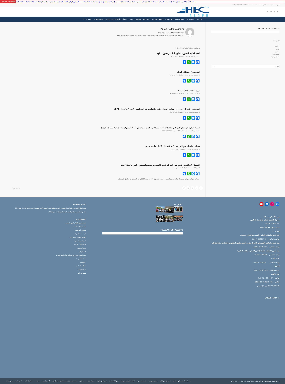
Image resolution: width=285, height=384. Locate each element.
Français (271, 5)
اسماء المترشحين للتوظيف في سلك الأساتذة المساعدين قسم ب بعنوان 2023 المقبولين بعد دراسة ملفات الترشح (150, 127)
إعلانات (188, 56)
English (264, 5)
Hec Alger (275, 381)
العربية (277, 5)
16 (188, 188)
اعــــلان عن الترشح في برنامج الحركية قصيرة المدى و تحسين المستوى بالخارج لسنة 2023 (160, 164)
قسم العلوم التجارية (80, 241)
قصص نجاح (275, 54)
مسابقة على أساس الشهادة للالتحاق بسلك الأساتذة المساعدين (172, 146)
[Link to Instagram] (267, 11)
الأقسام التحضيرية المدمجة (78, 237)
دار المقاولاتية (82, 269)
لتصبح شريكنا (82, 273)
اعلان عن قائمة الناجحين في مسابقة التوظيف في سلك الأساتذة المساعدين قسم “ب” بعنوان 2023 (157, 109)
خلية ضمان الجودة (80, 234)
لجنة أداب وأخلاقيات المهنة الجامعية (75, 223)
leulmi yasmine (175, 56)
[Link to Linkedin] (271, 11)
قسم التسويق (81, 248)
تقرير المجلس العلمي (79, 226)
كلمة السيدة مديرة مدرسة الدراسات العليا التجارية (71, 255)
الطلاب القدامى (81, 266)
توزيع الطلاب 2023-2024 (189, 90)
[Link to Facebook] (277, 11)
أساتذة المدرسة (81, 259)
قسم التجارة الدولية (80, 244)
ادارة (277, 49)
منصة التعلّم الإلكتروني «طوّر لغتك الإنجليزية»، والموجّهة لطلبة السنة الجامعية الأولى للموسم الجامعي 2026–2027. (141, 1)
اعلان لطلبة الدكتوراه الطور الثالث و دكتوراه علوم (178, 53)
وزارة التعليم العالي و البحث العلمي (264, 219)
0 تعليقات (186, 130)
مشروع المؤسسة (80, 230)
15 (192, 188)
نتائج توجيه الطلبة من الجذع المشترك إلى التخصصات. (83, 1)
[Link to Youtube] (274, 11)
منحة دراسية (275, 57)
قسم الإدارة (82, 252)
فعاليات (277, 51)
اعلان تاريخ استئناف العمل (188, 71)
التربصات (83, 262)
